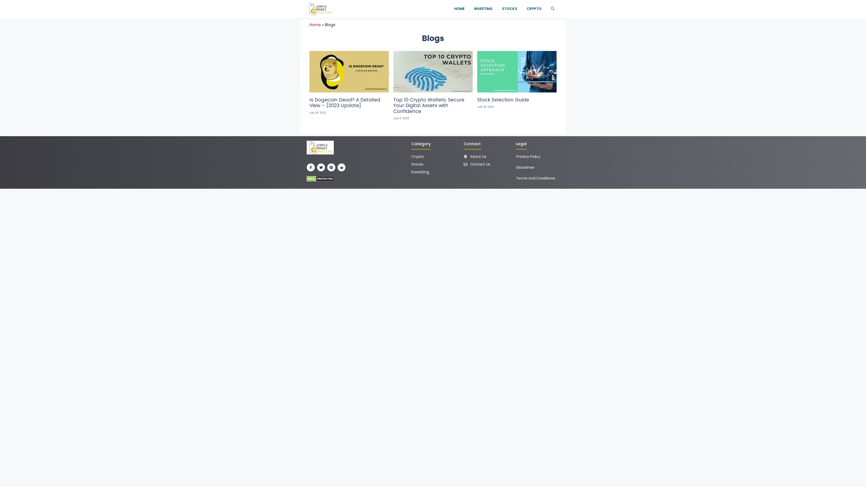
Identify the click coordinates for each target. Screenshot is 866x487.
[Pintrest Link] (331, 167)
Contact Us (480, 164)
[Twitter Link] (321, 167)
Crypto (534, 8)
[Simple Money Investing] (320, 9)
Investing (483, 8)
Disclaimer (525, 167)
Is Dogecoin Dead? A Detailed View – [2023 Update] (344, 102)
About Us (478, 156)
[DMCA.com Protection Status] (320, 178)
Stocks (509, 8)
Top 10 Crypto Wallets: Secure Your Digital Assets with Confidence (428, 105)
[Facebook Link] (311, 167)
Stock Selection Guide (503, 99)
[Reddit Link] (342, 167)
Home (459, 8)
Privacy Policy (528, 156)
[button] (552, 9)
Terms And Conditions (535, 178)
